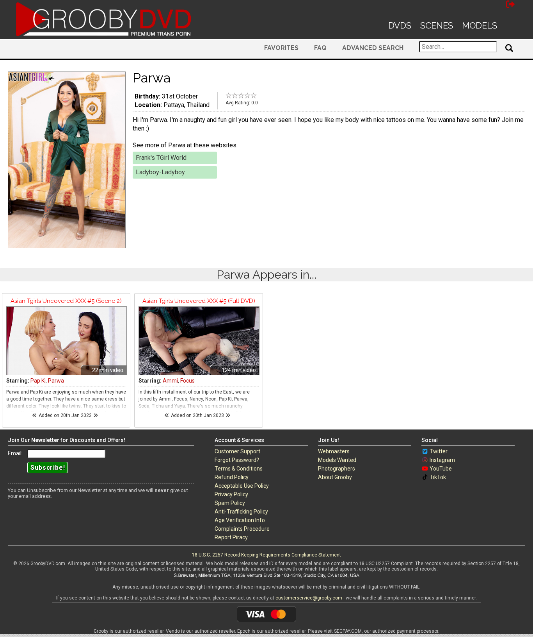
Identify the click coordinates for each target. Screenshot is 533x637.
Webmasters (334, 451)
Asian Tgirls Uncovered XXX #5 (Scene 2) (66, 300)
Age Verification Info (240, 520)
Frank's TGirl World (161, 157)
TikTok (438, 477)
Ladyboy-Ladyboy (160, 172)
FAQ (320, 48)
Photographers (336, 468)
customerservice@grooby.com (308, 598)
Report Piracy (231, 537)
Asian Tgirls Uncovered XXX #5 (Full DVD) (198, 300)
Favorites (281, 48)
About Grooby (335, 477)
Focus (187, 381)
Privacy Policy (231, 494)
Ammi (170, 381)
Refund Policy (232, 477)
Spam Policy (230, 503)
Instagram (442, 460)
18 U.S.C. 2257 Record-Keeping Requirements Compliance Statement (266, 555)
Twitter (439, 451)
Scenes (436, 25)
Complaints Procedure (242, 529)
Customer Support (237, 451)
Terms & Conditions (239, 468)
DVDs (399, 25)
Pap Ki (38, 381)
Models (479, 25)
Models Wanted (337, 460)
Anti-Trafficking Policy (241, 511)
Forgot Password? (237, 460)
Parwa (56, 381)
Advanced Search (372, 48)
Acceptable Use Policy (242, 486)
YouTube (441, 468)
